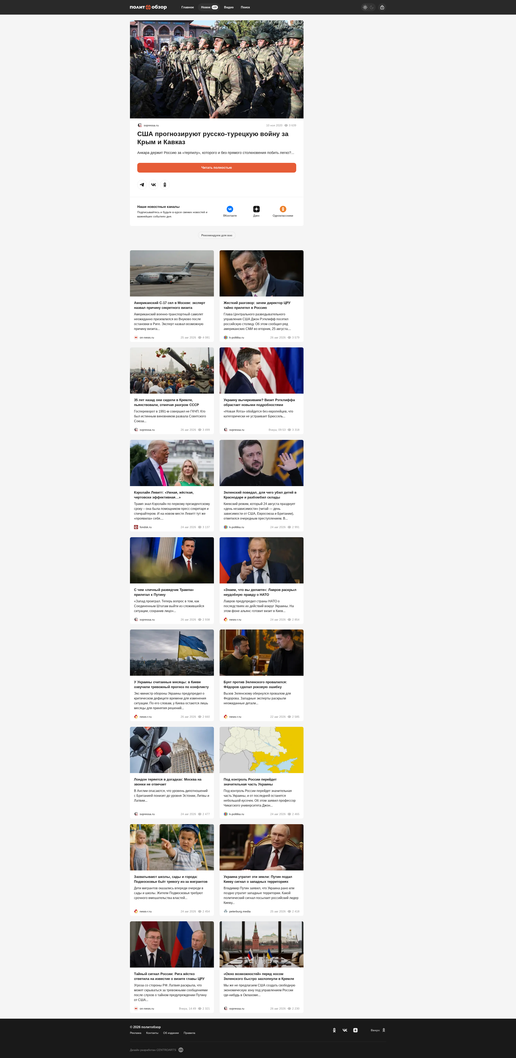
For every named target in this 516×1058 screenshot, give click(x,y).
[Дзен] (355, 1030)
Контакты (152, 1032)
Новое (209, 7)
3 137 (206, 527)
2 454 (206, 911)
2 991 (295, 527)
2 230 (295, 1008)
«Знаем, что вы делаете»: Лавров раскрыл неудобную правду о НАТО (260, 592)
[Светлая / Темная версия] (368, 7)
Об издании (171, 1032)
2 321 (206, 1008)
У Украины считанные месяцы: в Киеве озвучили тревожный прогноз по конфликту (171, 684)
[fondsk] (136, 527)
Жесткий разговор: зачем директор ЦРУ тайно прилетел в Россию (257, 305)
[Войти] (382, 7)
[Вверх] (378, 1030)
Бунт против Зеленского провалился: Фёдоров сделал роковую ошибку (255, 684)
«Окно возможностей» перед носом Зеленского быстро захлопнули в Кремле (259, 976)
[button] (142, 185)
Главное (187, 7)
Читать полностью (216, 167)
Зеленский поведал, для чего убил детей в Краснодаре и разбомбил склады (260, 495)
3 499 (206, 429)
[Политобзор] (148, 7)
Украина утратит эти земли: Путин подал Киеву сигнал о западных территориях (258, 879)
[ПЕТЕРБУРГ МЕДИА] (225, 911)
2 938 (206, 619)
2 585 (295, 716)
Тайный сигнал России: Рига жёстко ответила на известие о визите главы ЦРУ (169, 976)
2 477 (206, 814)
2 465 (295, 814)
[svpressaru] (140, 125)
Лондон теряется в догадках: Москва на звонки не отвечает (167, 782)
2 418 (295, 911)
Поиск (245, 7)
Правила (189, 1032)
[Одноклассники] (334, 1030)
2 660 (206, 716)
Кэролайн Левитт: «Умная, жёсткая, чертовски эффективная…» (164, 495)
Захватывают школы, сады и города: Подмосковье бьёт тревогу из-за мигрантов (170, 879)
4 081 (206, 337)
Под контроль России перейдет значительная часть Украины (250, 782)
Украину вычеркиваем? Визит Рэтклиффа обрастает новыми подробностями (259, 402)
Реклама (135, 1032)
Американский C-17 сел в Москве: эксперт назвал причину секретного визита (169, 305)
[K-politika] (225, 337)
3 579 (295, 337)
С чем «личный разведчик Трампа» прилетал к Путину (164, 592)
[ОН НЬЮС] (136, 337)
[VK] (345, 1030)
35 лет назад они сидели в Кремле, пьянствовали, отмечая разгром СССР (166, 402)
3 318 (295, 429)
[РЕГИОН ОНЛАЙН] (225, 619)
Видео (229, 7)
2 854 (295, 619)
